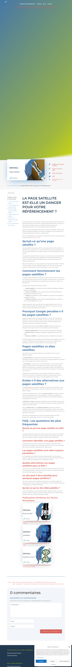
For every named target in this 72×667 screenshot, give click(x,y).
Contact (49, 3)
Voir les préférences (64, 661)
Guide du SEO (36, 237)
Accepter (41, 661)
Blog (44, 3)
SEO (53, 176)
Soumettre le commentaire (51, 631)
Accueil (9, 185)
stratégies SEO (28, 389)
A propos (39, 3)
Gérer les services (40, 657)
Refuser (52, 661)
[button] (69, 647)
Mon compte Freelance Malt (13, 666)
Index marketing (57, 173)
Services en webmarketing (27, 3)
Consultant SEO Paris (12, 655)
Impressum (53, 664)
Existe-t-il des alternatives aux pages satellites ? (13, 219)
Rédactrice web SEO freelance (14, 653)
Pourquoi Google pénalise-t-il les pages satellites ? (12, 210)
